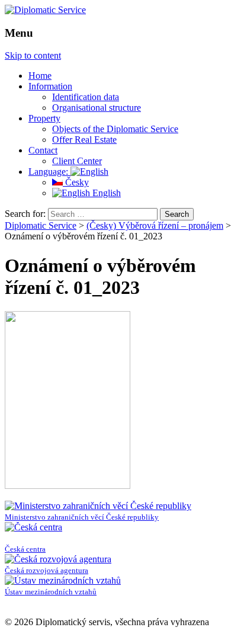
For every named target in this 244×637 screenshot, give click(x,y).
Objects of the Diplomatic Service (115, 129)
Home (40, 76)
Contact (42, 150)
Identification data (85, 97)
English (105, 193)
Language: (49, 172)
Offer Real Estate (84, 140)
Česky (76, 182)
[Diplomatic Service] (45, 10)
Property (44, 118)
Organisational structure (96, 108)
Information (50, 86)
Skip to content (33, 55)
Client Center (77, 161)
